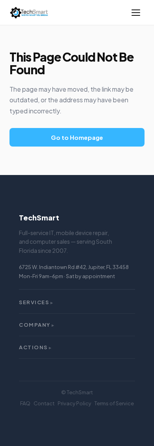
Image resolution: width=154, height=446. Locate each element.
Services (36, 302)
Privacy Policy (74, 403)
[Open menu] (136, 12)
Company (37, 325)
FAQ (25, 403)
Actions (35, 347)
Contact (44, 403)
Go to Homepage (77, 137)
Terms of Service (114, 403)
